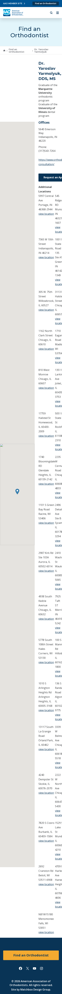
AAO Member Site (12, 3)
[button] (17, 491)
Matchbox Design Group (35, 989)
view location (46, 214)
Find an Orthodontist (45, 3)
